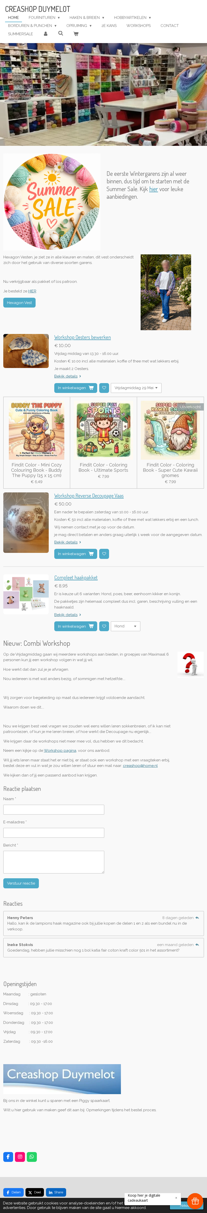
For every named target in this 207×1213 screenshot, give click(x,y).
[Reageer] (197, 918)
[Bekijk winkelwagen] (76, 34)
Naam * (9, 799)
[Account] (45, 34)
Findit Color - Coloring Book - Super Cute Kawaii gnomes (170, 470)
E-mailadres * (15, 822)
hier (153, 189)
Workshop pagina (60, 750)
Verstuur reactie (21, 883)
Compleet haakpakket (76, 577)
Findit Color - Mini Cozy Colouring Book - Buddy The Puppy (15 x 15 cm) (36, 470)
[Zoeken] (60, 33)
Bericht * (10, 845)
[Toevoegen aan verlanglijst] (104, 388)
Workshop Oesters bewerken (82, 337)
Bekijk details (65, 376)
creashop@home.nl (140, 765)
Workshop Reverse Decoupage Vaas (89, 495)
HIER (32, 291)
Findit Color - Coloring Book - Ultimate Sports (103, 467)
